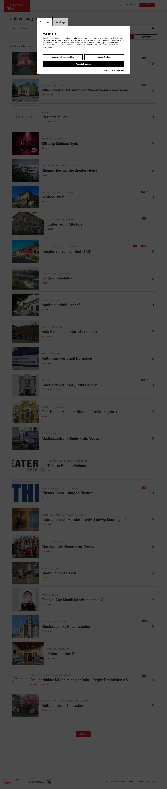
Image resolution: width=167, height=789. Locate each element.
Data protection (117, 70)
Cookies (44, 22)
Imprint (106, 70)
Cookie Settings (104, 57)
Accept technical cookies (63, 57)
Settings (60, 22)
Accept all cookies (83, 64)
